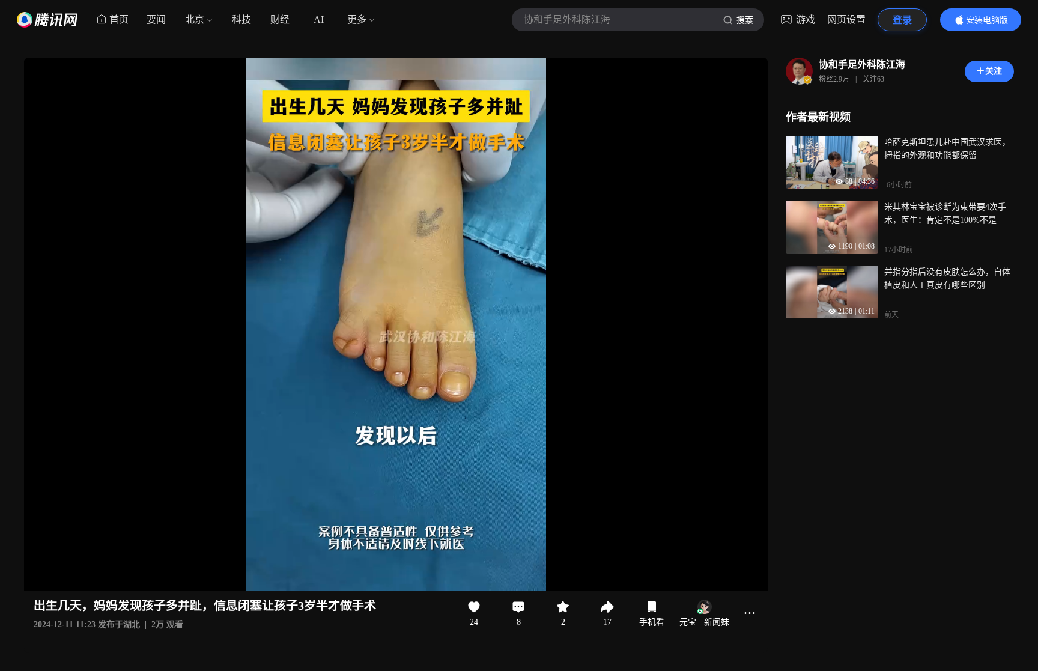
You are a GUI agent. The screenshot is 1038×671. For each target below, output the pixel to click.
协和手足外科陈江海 (862, 64)
